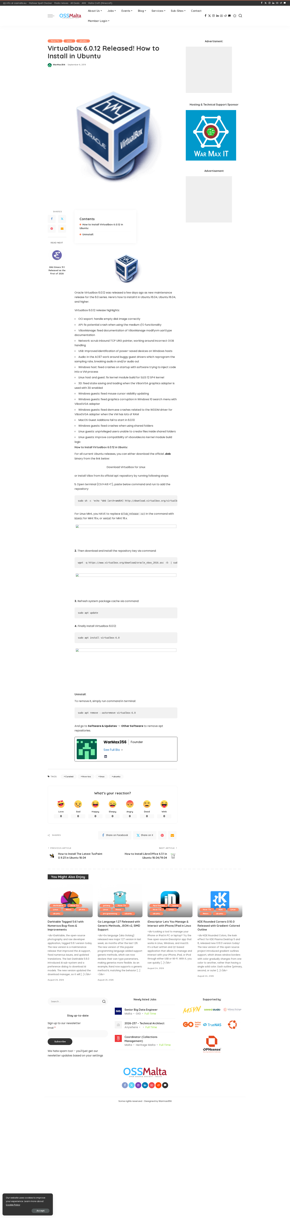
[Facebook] (262, 3)
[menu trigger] (53, 16)
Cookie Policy (13, 1204)
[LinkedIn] (273, 3)
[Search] (240, 16)
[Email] (62, 229)
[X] (266, 3)
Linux (69, 41)
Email (52, 1028)
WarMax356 (59, 64)
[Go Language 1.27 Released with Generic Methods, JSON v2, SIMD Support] (120, 900)
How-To (55, 41)
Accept (40, 1210)
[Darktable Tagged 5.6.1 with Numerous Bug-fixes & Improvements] (70, 900)
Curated (69, 776)
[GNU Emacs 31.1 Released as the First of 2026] (57, 255)
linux (102, 776)
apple (175, 905)
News (68, 909)
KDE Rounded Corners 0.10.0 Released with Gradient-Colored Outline (219, 925)
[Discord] (285, 3)
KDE (221, 909)
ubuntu (83, 41)
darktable (58, 905)
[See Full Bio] (122, 749)
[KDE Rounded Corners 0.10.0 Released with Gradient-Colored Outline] (220, 900)
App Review (159, 905)
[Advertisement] (209, 70)
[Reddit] (281, 3)
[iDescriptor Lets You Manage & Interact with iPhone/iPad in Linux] (170, 900)
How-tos (86, 776)
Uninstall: (88, 234)
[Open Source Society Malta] (70, 16)
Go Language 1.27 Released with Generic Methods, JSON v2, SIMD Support (119, 925)
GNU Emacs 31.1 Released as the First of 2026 (57, 270)
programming (110, 913)
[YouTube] (277, 3)
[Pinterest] (52, 229)
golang (106, 905)
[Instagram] (269, 3)
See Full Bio (112, 750)
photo (82, 909)
